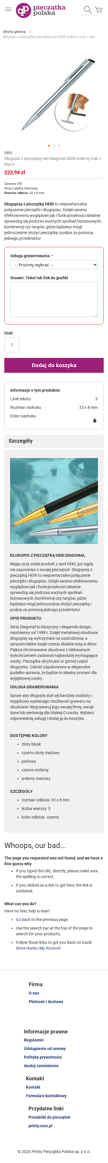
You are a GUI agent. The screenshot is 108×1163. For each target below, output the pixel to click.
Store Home (26, 948)
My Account (50, 948)
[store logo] (41, 10)
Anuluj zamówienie (41, 1065)
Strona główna (14, 32)
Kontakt (33, 1087)
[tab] (54, 441)
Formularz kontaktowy (46, 1095)
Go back (23, 919)
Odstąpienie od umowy (45, 1048)
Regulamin (34, 1040)
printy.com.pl (40, 1126)
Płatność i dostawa (46, 1001)
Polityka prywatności (43, 1057)
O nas (34, 993)
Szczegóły (21, 441)
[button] (49, 145)
